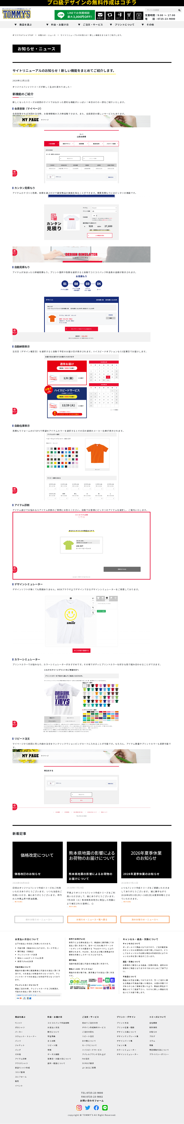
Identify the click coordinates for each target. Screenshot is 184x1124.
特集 (151, 1045)
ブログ (152, 1036)
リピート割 (52, 1045)
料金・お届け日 (60, 24)
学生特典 (51, 1036)
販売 (17, 1081)
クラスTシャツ (21, 1063)
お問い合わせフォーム (92, 1100)
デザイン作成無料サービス (94, 1027)
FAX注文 (86, 1059)
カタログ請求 (88, 1063)
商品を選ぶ (25, 24)
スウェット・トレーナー (26, 1036)
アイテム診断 (21, 1059)
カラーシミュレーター (126, 1050)
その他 (150, 24)
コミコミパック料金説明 (58, 1023)
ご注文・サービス (93, 24)
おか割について (89, 1041)
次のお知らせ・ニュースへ (145, 919)
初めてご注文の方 (90, 1023)
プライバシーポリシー (159, 1054)
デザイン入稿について (126, 1032)
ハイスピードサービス (92, 1050)
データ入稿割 (53, 1054)
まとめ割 (51, 1041)
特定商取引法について (159, 1050)
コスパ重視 (20, 1072)
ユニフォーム (21, 1076)
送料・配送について (56, 1063)
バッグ (18, 1050)
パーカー (19, 1032)
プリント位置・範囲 (125, 1027)
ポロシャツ (20, 1027)
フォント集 (122, 1045)
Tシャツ (18, 1023)
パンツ (18, 1041)
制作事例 (153, 1027)
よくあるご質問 (89, 1067)
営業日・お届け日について (59, 1059)
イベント (19, 1085)
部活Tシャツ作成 (22, 1067)
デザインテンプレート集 (127, 1036)
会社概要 (153, 1023)
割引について (53, 1032)
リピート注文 (88, 1036)
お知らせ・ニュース (47, 35)
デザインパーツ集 (125, 1041)
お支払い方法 (53, 1027)
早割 (49, 1050)
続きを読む (19, 902)
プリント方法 (123, 1023)
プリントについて (125, 24)
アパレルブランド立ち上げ (94, 1054)
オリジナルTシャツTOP (23, 35)
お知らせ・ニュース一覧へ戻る (91, 919)
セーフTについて (89, 1045)
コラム (152, 1041)
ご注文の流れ (88, 1032)
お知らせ (153, 1032)
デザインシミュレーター (127, 1054)
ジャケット (20, 1045)
